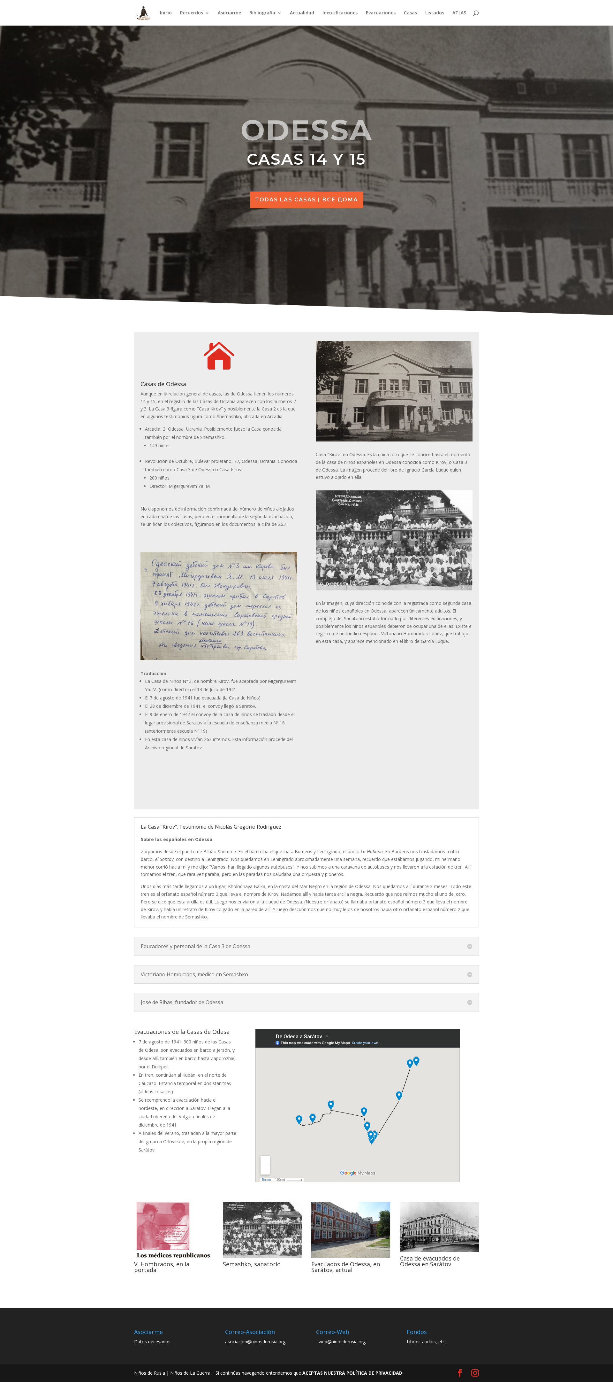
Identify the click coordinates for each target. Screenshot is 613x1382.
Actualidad (302, 13)
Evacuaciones (381, 13)
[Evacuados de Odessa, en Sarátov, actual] (350, 1258)
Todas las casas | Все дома (306, 200)
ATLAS (459, 13)
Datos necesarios (152, 1342)
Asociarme (229, 13)
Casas (410, 13)
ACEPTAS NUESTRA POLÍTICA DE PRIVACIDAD (352, 1373)
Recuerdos (191, 13)
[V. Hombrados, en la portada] (173, 1258)
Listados (434, 13)
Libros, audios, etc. (426, 1342)
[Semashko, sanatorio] (262, 1258)
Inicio (166, 13)
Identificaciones (340, 13)
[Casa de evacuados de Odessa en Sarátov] (439, 1252)
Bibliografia (262, 13)
